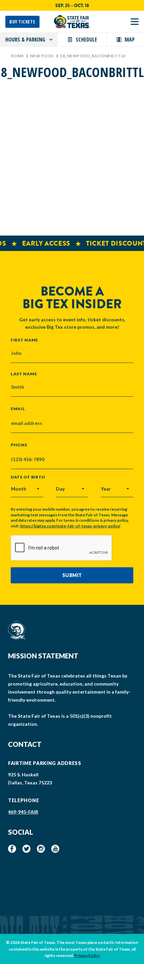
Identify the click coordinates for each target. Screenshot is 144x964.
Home (17, 55)
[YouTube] (55, 849)
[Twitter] (26, 849)
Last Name (24, 373)
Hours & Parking (25, 39)
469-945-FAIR (23, 812)
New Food (42, 55)
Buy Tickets (22, 21)
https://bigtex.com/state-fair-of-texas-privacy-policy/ (70, 525)
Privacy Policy (87, 955)
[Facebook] (12, 849)
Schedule (86, 39)
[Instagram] (41, 849)
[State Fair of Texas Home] (72, 21)
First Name (24, 339)
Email (18, 409)
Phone (19, 445)
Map (130, 39)
